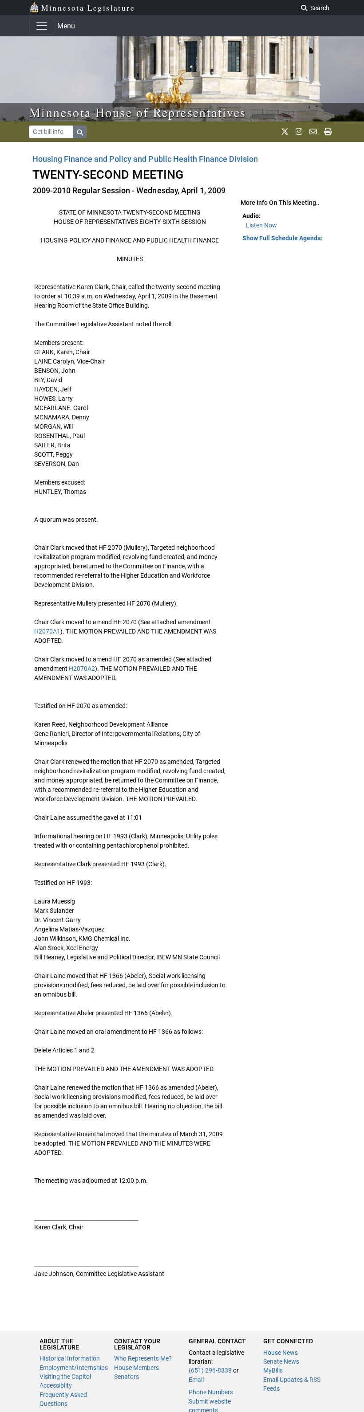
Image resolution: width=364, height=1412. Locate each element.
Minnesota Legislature (88, 7)
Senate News (281, 1361)
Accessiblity (56, 1385)
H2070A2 (82, 668)
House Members (136, 1367)
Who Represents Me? (143, 1358)
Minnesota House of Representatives (137, 112)
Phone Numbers (211, 1392)
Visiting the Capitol (65, 1376)
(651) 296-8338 (210, 1370)
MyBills (273, 1370)
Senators (126, 1376)
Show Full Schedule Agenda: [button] (282, 238)
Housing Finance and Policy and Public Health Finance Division (145, 159)
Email (196, 1379)
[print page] (327, 131)
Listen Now (261, 225)
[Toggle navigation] (41, 26)
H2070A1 (47, 631)
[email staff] (313, 131)
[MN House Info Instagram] (299, 131)
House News (280, 1352)
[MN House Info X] (284, 131)
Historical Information (70, 1358)
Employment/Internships (74, 1367)
